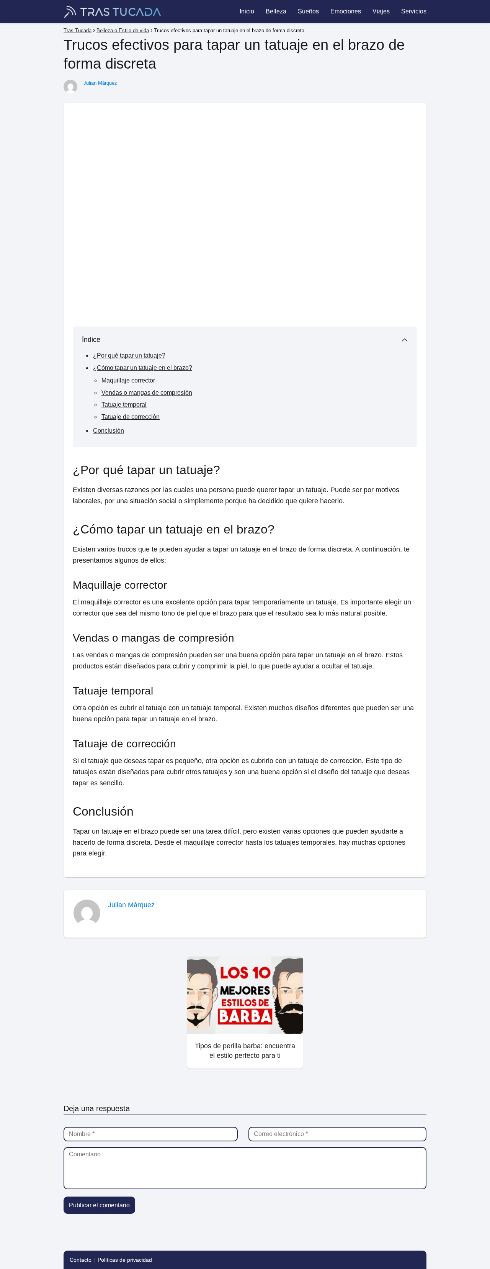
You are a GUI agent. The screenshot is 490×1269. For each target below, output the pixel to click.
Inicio (247, 11)
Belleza (276, 11)
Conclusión (108, 430)
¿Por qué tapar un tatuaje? (129, 355)
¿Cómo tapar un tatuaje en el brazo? (142, 367)
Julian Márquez (100, 83)
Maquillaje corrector (128, 380)
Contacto (80, 1260)
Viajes (381, 11)
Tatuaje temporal (124, 404)
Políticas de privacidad (125, 1260)
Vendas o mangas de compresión (146, 392)
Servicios (413, 11)
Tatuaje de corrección (130, 417)
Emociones (345, 11)
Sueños (308, 11)
